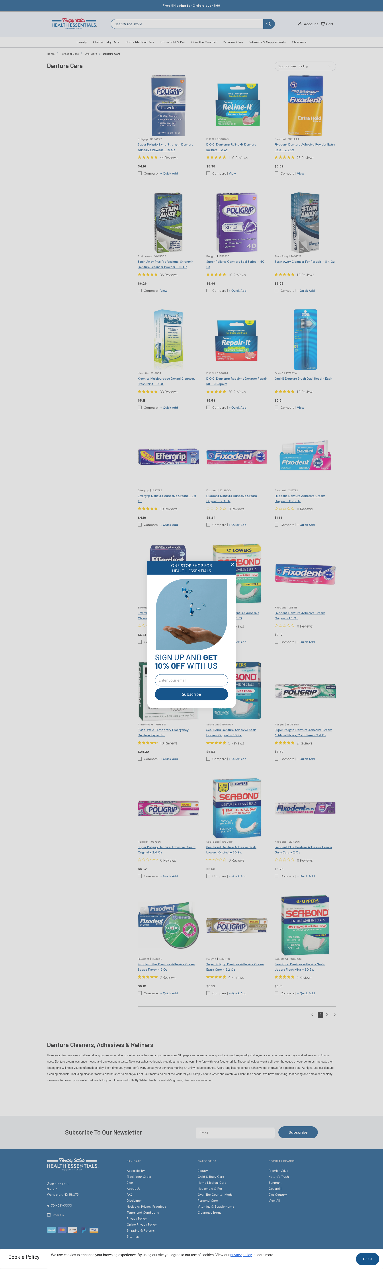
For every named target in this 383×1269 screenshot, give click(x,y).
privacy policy (241, 1255)
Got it (367, 1259)
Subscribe (191, 694)
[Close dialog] (232, 564)
